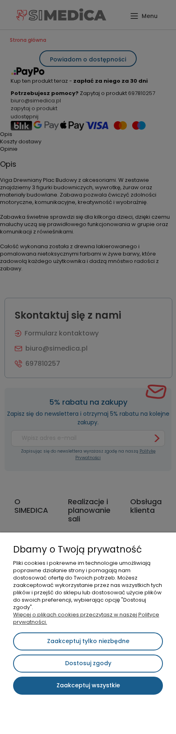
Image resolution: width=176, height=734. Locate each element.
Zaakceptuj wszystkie (88, 685)
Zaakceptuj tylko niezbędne (88, 641)
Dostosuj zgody (88, 663)
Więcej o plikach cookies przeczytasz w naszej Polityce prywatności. (86, 618)
